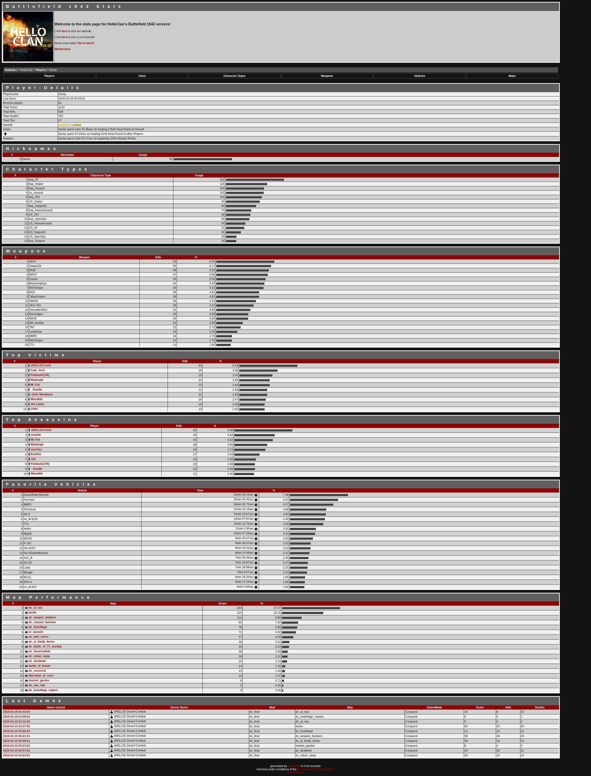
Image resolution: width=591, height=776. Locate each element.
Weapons (327, 76)
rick (33, 459)
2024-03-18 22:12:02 (16, 721)
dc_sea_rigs (37, 685)
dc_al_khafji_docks (41, 641)
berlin (32, 612)
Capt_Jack (37, 370)
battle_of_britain (39, 666)
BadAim (36, 454)
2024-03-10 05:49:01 (16, 741)
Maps (512, 76)
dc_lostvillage (38, 627)
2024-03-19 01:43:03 (16, 711)
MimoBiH (36, 399)
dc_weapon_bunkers (42, 617)
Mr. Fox (35, 384)
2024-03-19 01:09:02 (16, 716)
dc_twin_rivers (38, 636)
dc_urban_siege (39, 656)
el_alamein (36, 632)
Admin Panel (295, 772)
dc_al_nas (35, 607)
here (64, 31)
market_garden (39, 680)
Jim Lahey (37, 404)
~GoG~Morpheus (41, 394)
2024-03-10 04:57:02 (16, 750)
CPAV (34, 409)
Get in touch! (86, 43)
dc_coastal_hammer (42, 622)
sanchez (36, 449)
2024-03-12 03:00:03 (16, 731)
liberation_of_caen (41, 675)
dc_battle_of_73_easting (45, 646)
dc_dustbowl (37, 661)
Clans (142, 76)
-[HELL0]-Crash (40, 365)
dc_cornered (37, 670)
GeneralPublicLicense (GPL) (315, 769)
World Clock (62, 49)
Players (41, 70)
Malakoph (36, 380)
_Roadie (36, 389)
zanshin (36, 434)
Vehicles (419, 76)
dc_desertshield (39, 651)
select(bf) (294, 766)
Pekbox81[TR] (39, 375)
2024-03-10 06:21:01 (16, 736)
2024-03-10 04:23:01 (16, 755)
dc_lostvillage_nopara (43, 690)
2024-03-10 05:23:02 (16, 745)
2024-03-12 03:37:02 (16, 726)
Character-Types (234, 76)
